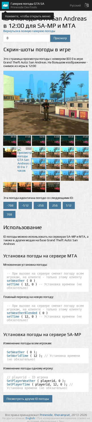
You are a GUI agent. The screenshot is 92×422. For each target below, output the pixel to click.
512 (68, 205)
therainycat (62, 415)
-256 (40, 205)
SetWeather (16, 352)
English (31, 418)
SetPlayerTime (18, 384)
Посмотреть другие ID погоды (28, 398)
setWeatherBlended (22, 313)
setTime (13, 284)
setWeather (16, 280)
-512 (25, 205)
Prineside (46, 415)
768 (9, 214)
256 (55, 205)
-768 (10, 205)
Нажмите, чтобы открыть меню (27, 16)
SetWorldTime (17, 355)
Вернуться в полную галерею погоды (29, 31)
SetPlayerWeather (21, 381)
